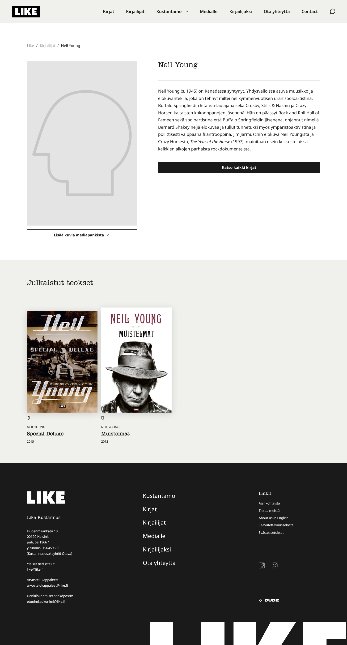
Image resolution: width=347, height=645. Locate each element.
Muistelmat (115, 434)
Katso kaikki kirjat (239, 167)
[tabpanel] (239, 120)
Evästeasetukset (271, 532)
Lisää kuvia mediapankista (79, 235)
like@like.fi (35, 569)
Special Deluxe (45, 434)
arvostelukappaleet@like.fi (47, 585)
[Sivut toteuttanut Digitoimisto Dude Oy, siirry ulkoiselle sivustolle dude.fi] (269, 601)
